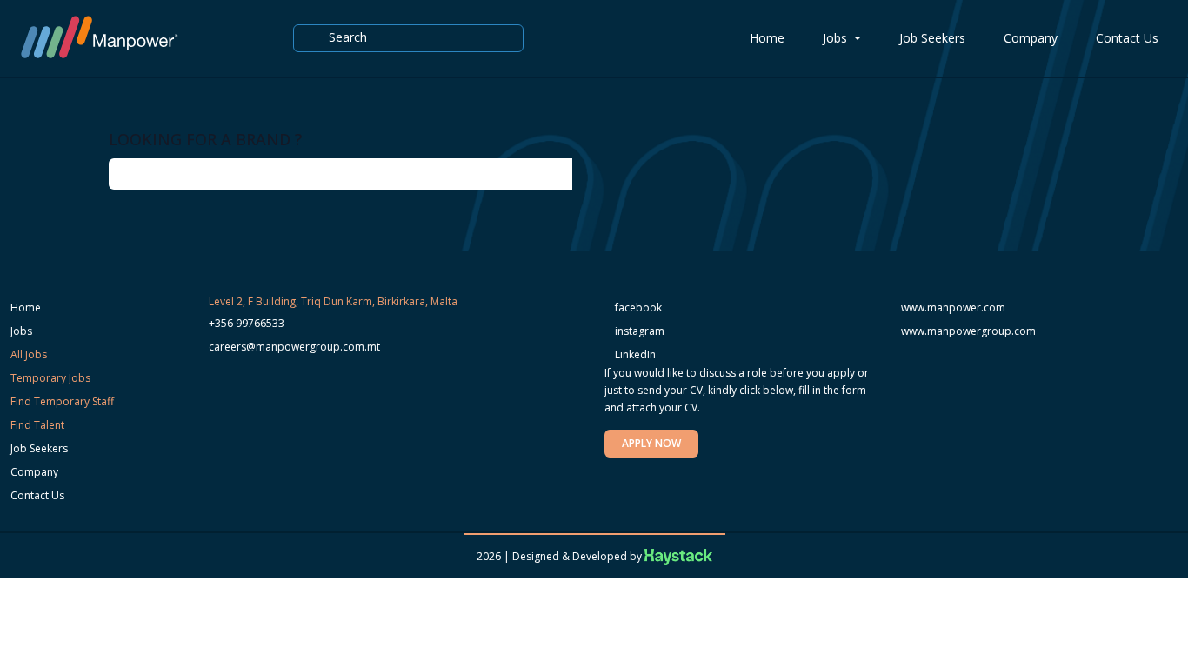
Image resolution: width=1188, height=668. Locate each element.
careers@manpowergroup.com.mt (294, 346)
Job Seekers (932, 38)
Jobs (837, 38)
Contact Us (1127, 38)
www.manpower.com (953, 307)
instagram (638, 331)
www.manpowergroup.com (968, 331)
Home (767, 38)
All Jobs (28, 354)
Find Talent (37, 425)
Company (1031, 38)
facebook (637, 307)
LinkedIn (634, 354)
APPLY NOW (651, 443)
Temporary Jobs (50, 378)
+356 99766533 (246, 323)
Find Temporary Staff (62, 401)
